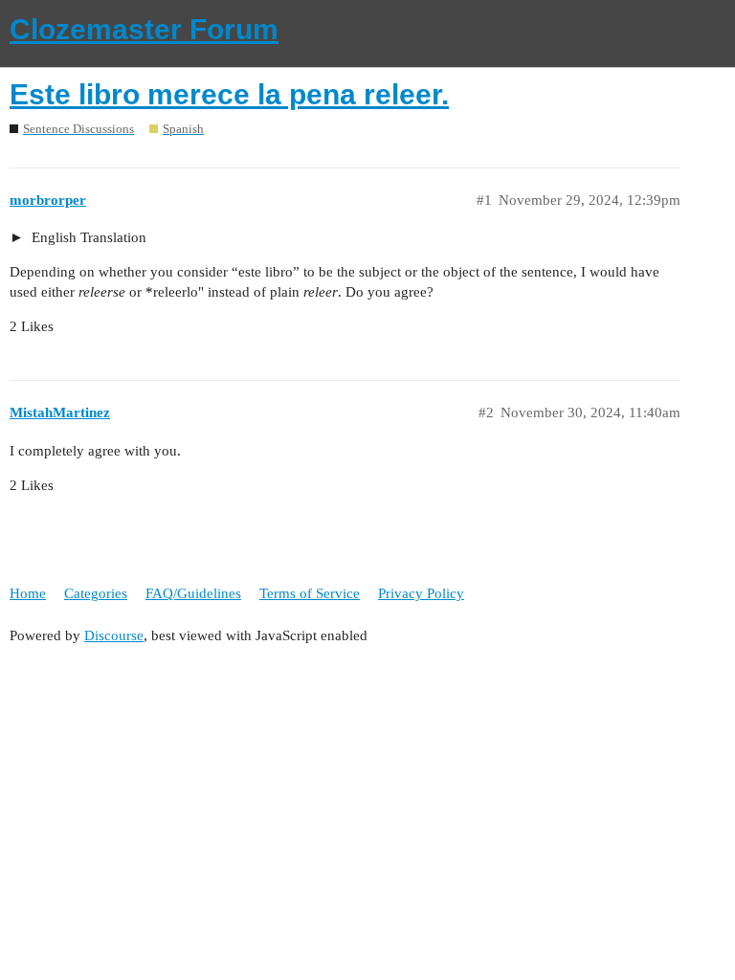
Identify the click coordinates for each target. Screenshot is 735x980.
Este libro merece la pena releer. (229, 94)
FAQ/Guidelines (193, 593)
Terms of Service (309, 593)
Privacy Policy (421, 593)
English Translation (87, 237)
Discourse (114, 635)
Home (28, 593)
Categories (95, 593)
